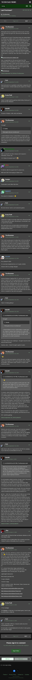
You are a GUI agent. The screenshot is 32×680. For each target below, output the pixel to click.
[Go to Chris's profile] (2, 166)
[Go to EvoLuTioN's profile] (2, 96)
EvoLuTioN (8, 95)
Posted (11, 28)
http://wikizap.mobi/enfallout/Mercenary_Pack (12, 588)
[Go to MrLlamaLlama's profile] (2, 150)
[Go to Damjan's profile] (2, 180)
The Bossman (6, 14)
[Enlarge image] (9, 57)
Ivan (6, 80)
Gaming (14, 15)
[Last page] (30, 21)
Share (8, 659)
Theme (5, 674)
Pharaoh (5, 610)
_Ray (6, 530)
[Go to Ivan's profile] (2, 81)
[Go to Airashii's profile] (2, 257)
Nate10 (7, 108)
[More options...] (29, 28)
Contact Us (20, 674)
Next (26, 21)
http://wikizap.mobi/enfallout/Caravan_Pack (11, 593)
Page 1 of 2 (16, 21)
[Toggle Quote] (3, 128)
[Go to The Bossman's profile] (2, 27)
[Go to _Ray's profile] (2, 531)
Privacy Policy (12, 674)
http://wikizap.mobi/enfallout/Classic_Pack (11, 596)
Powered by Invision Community (16, 677)
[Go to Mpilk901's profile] (2, 192)
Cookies (27, 674)
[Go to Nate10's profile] (2, 109)
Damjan (7, 179)
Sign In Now (16, 650)
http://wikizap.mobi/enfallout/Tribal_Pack (11, 591)
